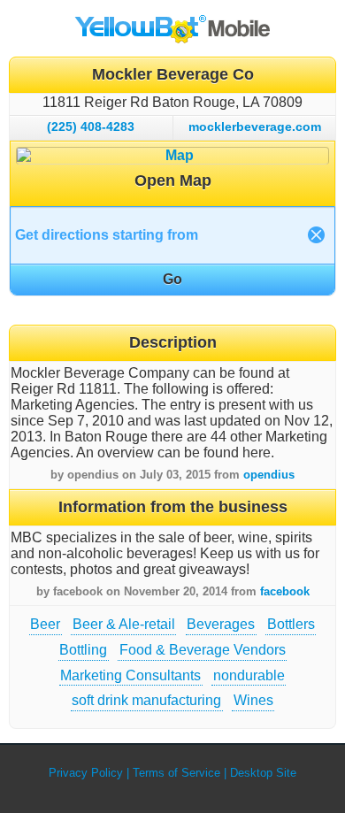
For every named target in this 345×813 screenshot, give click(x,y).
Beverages (221, 624)
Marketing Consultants (130, 675)
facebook (285, 591)
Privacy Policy (86, 772)
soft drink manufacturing (146, 700)
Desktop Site (263, 772)
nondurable (249, 675)
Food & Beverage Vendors (202, 649)
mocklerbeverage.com (254, 126)
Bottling (83, 649)
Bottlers (291, 624)
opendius (269, 474)
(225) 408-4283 (90, 126)
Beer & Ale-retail (124, 624)
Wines (253, 700)
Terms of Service (176, 772)
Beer (45, 624)
